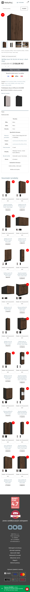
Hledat (24, 8)
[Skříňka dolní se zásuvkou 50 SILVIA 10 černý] (20, 332)
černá (6, 83)
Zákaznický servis (15, 558)
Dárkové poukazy (15, 563)
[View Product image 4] (26, 45)
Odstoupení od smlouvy (15, 548)
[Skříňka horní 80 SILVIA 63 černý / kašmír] (3, 470)
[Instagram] (15, 527)
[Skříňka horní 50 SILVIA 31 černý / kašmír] (17, 229)
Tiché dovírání (6, 147)
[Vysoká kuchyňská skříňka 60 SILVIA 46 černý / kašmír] (17, 402)
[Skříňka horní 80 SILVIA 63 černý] (6, 470)
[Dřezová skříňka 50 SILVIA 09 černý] (6, 402)
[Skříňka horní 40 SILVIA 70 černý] (6, 229)
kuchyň (9, 83)
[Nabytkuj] (10, 527)
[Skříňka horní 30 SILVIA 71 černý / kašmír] (3, 332)
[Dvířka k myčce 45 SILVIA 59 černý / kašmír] (3, 264)
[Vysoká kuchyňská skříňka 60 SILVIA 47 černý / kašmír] (20, 366)
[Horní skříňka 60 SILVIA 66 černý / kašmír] (17, 470)
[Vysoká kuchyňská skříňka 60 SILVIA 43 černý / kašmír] (3, 195)
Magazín (15, 560)
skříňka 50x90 (8, 85)
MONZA (13, 83)
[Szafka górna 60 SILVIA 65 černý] (20, 195)
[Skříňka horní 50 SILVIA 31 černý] (20, 229)
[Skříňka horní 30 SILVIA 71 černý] (6, 332)
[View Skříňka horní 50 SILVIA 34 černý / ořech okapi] (4, 45)
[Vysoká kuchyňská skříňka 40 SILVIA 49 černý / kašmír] (17, 436)
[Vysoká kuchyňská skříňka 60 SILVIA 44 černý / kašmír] (17, 264)
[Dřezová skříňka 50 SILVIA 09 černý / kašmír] (3, 402)
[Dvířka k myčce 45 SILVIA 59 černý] (6, 264)
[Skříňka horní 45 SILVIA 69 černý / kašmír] (3, 366)
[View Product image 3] (19, 45)
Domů (2, 50)
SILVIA (22, 83)
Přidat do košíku (15, 70)
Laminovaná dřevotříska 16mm (20, 140)
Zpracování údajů (15, 553)
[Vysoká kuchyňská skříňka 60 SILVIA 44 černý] (20, 264)
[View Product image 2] (11, 45)
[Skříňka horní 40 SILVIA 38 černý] (6, 298)
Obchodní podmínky (15, 550)
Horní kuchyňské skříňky (19, 50)
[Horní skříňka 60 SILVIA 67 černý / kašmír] (3, 436)
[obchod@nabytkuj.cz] (20, 527)
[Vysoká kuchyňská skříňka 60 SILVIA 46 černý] (20, 402)
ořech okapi (17, 83)
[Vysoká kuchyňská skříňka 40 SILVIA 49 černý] (20, 436)
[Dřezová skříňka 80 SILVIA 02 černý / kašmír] (17, 298)
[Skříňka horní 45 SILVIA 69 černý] (6, 366)
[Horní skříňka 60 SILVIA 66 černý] (20, 470)
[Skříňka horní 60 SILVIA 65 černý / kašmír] (17, 195)
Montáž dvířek (6, 156)
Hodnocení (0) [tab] (5, 114)
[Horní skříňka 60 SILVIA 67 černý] (6, 436)
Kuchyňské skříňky (9, 50)
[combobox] (11, 8)
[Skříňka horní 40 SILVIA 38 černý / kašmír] (3, 298)
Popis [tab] (2, 111)
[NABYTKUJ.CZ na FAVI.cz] (15, 514)
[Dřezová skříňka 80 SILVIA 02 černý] (20, 298)
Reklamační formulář (15, 555)
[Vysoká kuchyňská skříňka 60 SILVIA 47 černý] (17, 366)
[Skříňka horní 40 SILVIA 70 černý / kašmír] (3, 229)
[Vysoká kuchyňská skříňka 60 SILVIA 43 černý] (6, 195)
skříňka (3, 85)
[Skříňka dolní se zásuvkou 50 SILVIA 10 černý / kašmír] (17, 332)
